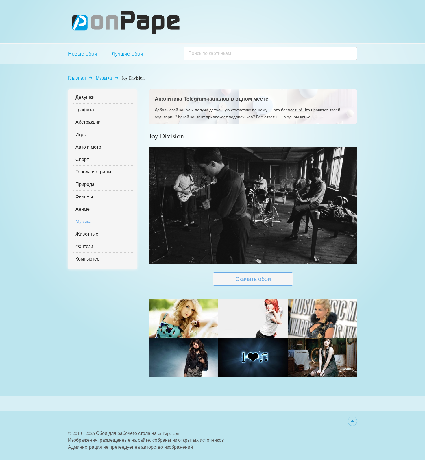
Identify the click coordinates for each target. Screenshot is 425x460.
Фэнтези (84, 246)
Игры (81, 134)
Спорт (82, 159)
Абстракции (88, 122)
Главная (77, 78)
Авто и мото (88, 147)
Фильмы (84, 196)
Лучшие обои (127, 53)
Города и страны (93, 172)
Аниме (82, 209)
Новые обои (82, 53)
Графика (84, 109)
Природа (85, 184)
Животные (86, 234)
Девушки (85, 97)
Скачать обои (253, 279)
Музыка (104, 78)
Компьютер (87, 259)
